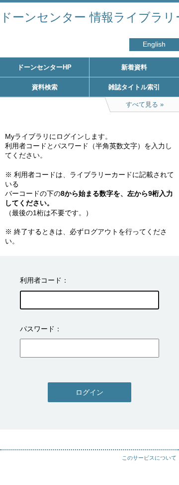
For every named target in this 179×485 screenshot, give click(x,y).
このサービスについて (149, 458)
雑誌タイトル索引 (134, 87)
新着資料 (134, 67)
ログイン (89, 392)
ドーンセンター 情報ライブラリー (89, 17)
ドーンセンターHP (44, 67)
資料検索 (45, 87)
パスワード (37, 329)
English (154, 44)
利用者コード (41, 280)
